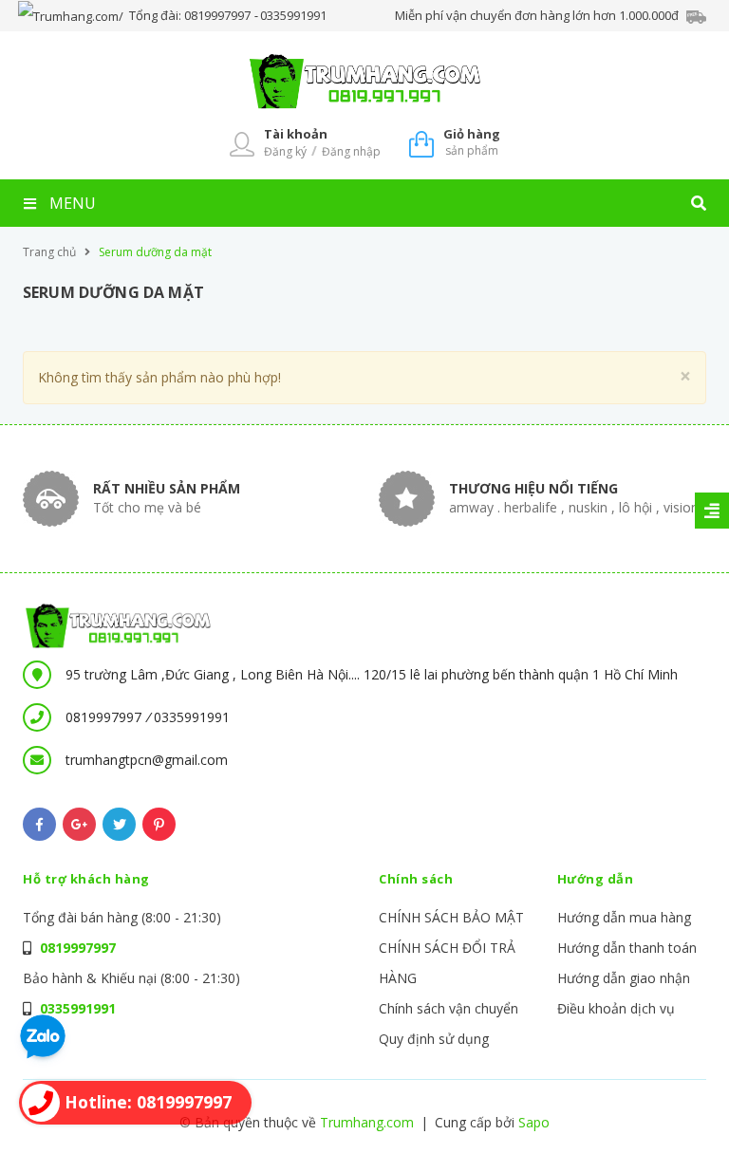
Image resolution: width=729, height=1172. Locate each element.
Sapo (534, 1122)
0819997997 (218, 15)
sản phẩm (471, 141)
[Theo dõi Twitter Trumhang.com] (119, 824)
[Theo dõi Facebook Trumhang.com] (39, 824)
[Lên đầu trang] (677, 1125)
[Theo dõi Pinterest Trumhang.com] (159, 824)
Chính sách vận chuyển (448, 1008)
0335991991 (293, 15)
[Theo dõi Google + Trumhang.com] (79, 824)
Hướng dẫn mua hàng (624, 917)
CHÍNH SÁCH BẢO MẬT (451, 917)
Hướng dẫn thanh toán (627, 948)
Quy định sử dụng (434, 1039)
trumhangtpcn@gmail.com (146, 760)
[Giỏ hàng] (421, 142)
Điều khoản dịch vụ (616, 1008)
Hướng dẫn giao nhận (623, 978)
